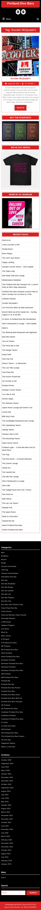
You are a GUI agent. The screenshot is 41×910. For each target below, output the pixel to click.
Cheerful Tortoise (9, 299)
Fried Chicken (6, 611)
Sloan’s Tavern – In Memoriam (14, 363)
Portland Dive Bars (20, 3)
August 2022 (5, 808)
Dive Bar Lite (6, 594)
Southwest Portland (8, 715)
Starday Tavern (8, 430)
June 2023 (5, 798)
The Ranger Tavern (9, 350)
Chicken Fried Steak (8, 566)
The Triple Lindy (8, 271)
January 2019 (6, 864)
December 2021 (7, 815)
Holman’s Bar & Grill (10, 434)
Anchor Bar (6, 412)
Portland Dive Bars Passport (11, 701)
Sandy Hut (6, 468)
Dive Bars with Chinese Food (12, 604)
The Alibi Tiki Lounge (10, 477)
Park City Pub (7, 359)
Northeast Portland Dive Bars (12, 663)
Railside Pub (7, 508)
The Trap (5, 455)
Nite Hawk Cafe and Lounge (13, 276)
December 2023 (7, 777)
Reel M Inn (6, 240)
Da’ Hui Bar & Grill (9, 381)
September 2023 (7, 788)
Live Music (5, 629)
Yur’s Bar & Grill (8, 394)
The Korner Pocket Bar (11, 377)
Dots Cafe (6, 486)
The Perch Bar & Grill (10, 346)
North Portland (6, 653)
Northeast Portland (8, 660)
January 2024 (6, 774)
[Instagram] (23, 12)
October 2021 (6, 822)
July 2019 (4, 857)
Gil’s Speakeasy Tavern (11, 425)
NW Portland (6, 674)
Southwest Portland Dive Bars (12, 719)
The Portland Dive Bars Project (12, 736)
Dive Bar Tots (6, 601)
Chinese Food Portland (9, 573)
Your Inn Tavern (8, 341)
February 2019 (6, 860)
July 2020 (4, 833)
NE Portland (5, 646)
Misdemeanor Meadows (11, 280)
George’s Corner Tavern (11, 390)
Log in (3, 877)
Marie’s (5, 328)
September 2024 (7, 763)
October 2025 (6, 760)
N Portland (5, 639)
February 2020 (6, 840)
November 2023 (7, 781)
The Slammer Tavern (10, 403)
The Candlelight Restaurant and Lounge (18, 421)
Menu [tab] (8, 19)
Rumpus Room (8, 385)
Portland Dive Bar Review (10, 688)
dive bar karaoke (7, 590)
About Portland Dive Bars (12, 525)
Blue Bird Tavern (8, 337)
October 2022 (6, 805)
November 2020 (7, 829)
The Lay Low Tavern (10, 503)
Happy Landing (8, 262)
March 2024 (5, 770)
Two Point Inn (7, 494)
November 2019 (7, 847)
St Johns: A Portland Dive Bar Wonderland (19, 319)
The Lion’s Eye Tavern (11, 258)
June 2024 (5, 767)
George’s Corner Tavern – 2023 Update (17, 267)
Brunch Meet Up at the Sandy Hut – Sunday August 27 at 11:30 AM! (19, 313)
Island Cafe (6, 355)
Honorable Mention (8, 618)
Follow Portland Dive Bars (12, 530)
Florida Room (7, 249)
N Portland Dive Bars (9, 643)
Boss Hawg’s (7, 254)
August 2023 (5, 791)
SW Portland (5, 729)
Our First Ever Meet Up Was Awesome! (17, 308)
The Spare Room (9, 512)
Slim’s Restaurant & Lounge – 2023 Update (19, 324)
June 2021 (5, 826)
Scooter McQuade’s (21, 78)
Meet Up (4, 632)
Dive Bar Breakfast (8, 584)
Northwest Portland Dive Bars (12, 670)
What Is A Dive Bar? (10, 516)
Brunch (3, 559)
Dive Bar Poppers (7, 597)
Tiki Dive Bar (6, 740)
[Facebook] (17, 12)
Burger (3, 563)
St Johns (4, 722)
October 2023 (6, 784)
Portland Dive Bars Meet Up (11, 698)
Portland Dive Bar (7, 684)
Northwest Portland (8, 667)
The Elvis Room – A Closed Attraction (17, 459)
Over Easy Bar (8, 372)
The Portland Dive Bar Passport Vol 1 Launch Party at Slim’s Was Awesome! (20, 285)
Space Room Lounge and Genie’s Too (17, 408)
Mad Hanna (6, 499)
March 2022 (5, 812)
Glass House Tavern (10, 443)
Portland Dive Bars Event (10, 694)
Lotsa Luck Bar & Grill (10, 245)
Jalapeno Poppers (8, 625)
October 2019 (6, 850)
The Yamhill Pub (8, 472)
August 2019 (5, 854)
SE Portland (5, 705)
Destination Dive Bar (9, 577)
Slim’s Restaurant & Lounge (13, 481)
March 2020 (5, 836)
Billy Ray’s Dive (8, 416)
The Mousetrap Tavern (11, 439)
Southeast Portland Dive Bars (12, 712)
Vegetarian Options (8, 743)
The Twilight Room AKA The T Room (16, 490)
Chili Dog (4, 570)
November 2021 (7, 819)
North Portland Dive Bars (10, 656)
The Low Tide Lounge (10, 368)
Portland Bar (5, 681)
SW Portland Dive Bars (9, 733)
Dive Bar (4, 580)
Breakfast (4, 556)
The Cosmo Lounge (10, 463)
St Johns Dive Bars (8, 726)
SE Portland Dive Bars (9, 708)
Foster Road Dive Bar (9, 608)
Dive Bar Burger (7, 587)
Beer (3, 552)
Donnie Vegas (7, 399)
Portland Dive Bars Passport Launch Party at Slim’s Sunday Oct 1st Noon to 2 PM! (20, 293)
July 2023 (4, 795)
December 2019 (7, 843)
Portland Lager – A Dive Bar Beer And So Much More (18, 448)
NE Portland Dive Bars (9, 649)
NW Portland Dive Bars (9, 677)
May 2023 (4, 801)
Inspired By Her (8, 521)
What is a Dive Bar (8, 747)
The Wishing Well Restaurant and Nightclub (19, 332)
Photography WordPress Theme (16, 904)
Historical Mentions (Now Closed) (13, 615)
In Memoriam (6, 622)
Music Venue (6, 636)
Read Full (21, 109)
